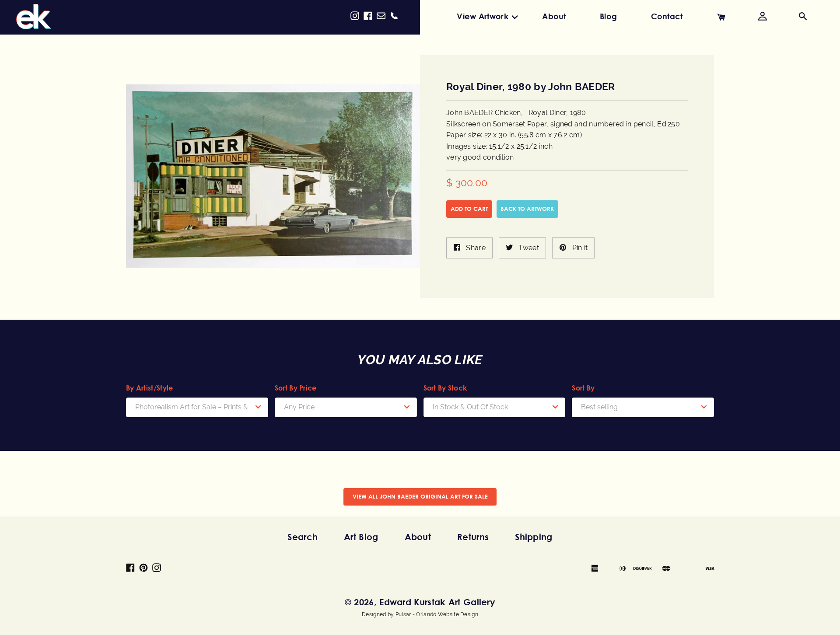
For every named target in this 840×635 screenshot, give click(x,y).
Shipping (533, 537)
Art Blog (361, 537)
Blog (608, 16)
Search (302, 537)
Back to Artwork (527, 208)
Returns (473, 537)
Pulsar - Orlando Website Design (437, 614)
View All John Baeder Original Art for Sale (420, 496)
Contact (667, 16)
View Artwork (482, 16)
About (554, 16)
